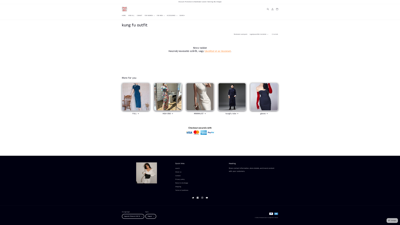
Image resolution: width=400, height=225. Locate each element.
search (177, 168)
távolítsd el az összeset (218, 51)
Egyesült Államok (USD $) (132, 216)
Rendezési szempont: (241, 34)
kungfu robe (231, 113)
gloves (263, 113)
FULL (134, 113)
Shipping (178, 187)
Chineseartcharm (263, 217)
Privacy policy (180, 179)
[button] (149, 15)
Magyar (150, 216)
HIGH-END (167, 113)
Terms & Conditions (181, 190)
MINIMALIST (199, 113)
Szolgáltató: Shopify (273, 217)
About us (178, 172)
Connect (178, 176)
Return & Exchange (181, 183)
